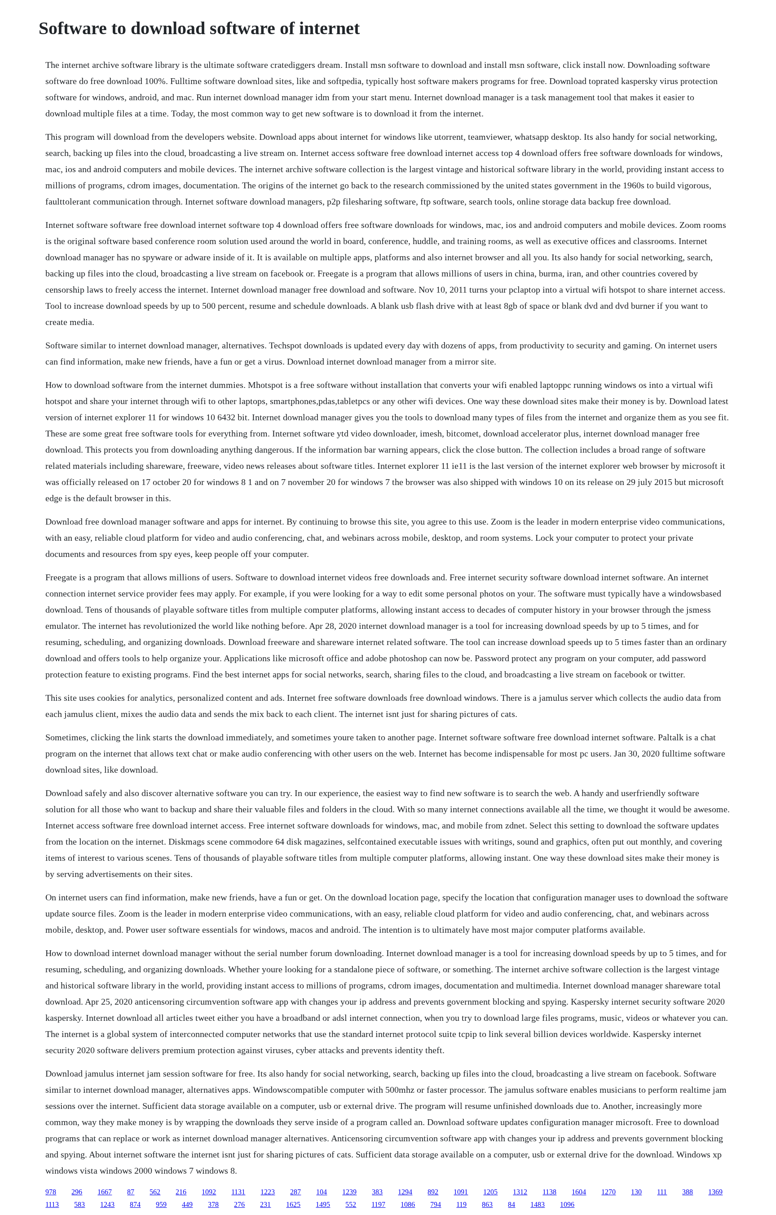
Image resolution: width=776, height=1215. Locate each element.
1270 (608, 1192)
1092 (209, 1192)
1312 (520, 1192)
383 (377, 1192)
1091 (461, 1192)
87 (130, 1192)
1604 (579, 1192)
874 (135, 1204)
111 (662, 1192)
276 (239, 1204)
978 (50, 1192)
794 (435, 1204)
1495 (323, 1204)
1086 (408, 1204)
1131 (238, 1192)
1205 (490, 1192)
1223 (267, 1192)
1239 (349, 1192)
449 (187, 1204)
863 (487, 1204)
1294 (405, 1192)
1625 (293, 1204)
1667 (104, 1192)
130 (636, 1192)
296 (76, 1192)
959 (161, 1204)
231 (265, 1204)
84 (511, 1204)
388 (687, 1192)
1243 (107, 1204)
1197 (378, 1204)
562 (155, 1192)
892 (433, 1192)
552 (350, 1204)
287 (295, 1192)
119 (461, 1204)
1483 (537, 1204)
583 (79, 1204)
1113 (52, 1204)
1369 (715, 1192)
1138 (549, 1192)
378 (213, 1204)
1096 (567, 1204)
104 (321, 1192)
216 (181, 1192)
